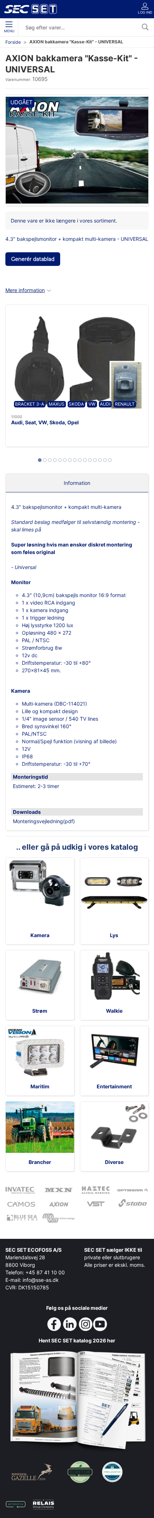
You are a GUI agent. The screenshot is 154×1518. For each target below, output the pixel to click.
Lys (114, 935)
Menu (9, 31)
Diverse (114, 1162)
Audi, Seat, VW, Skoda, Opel (45, 422)
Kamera (39, 935)
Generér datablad (32, 259)
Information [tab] (77, 483)
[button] (77, 150)
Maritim (39, 1086)
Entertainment (114, 1086)
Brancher (40, 1162)
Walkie (114, 1011)
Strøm (39, 1011)
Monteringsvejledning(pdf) (44, 821)
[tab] (40, 460)
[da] (30, 9)
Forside (13, 42)
